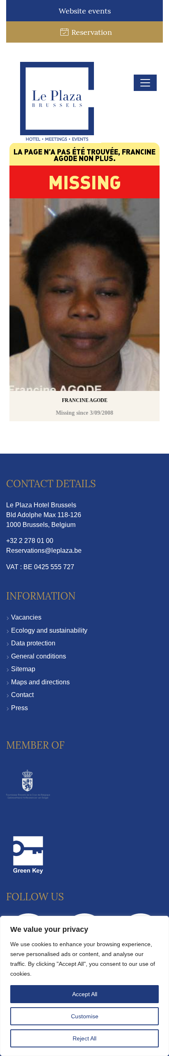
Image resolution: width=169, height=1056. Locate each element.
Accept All (84, 994)
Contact (22, 694)
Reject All (84, 1038)
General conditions (38, 656)
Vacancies (26, 617)
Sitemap (23, 668)
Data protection (33, 643)
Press (19, 707)
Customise (84, 1016)
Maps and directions (40, 682)
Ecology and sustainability (49, 630)
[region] (84, 986)
